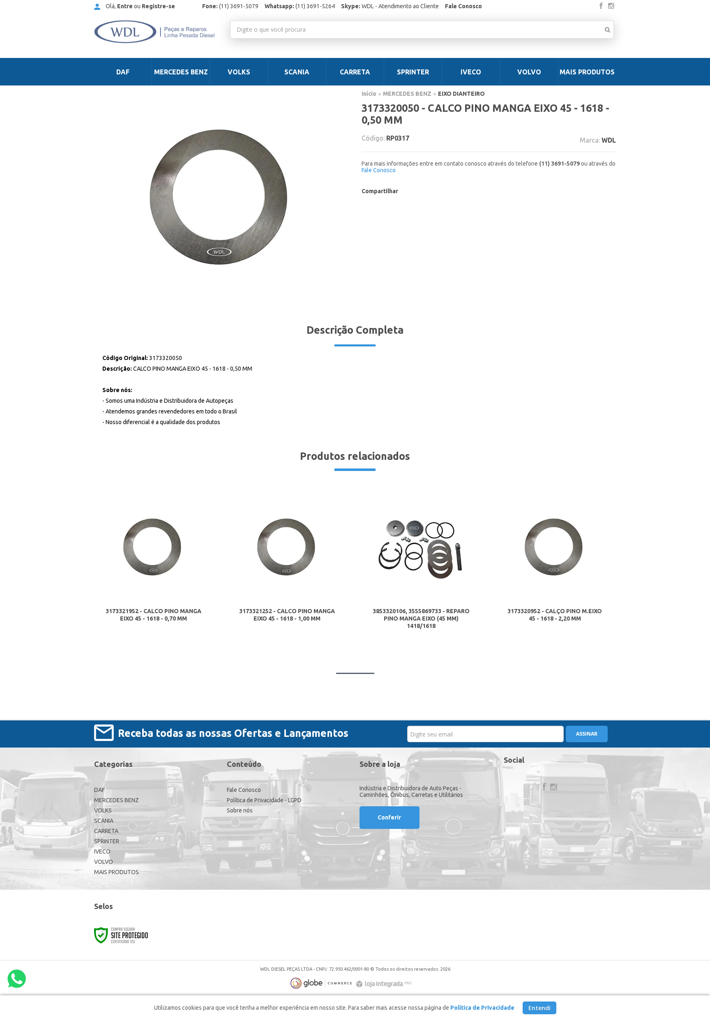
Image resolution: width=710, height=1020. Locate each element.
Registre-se (158, 6)
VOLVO (103, 861)
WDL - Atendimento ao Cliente (390, 6)
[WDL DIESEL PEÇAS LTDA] (154, 32)
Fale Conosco (463, 6)
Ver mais (153, 610)
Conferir (389, 817)
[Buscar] (607, 30)
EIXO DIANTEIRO (461, 93)
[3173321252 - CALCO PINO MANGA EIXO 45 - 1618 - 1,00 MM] (287, 562)
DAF (99, 790)
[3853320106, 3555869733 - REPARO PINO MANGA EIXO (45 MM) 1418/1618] (421, 563)
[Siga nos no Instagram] (611, 6)
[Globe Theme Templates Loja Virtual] (321, 983)
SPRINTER (106, 841)
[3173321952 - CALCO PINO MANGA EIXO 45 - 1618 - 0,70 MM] (153, 562)
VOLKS (103, 810)
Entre (125, 6)
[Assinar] (587, 734)
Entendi (539, 1008)
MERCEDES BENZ (407, 93)
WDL (609, 140)
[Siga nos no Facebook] (601, 6)
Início (369, 93)
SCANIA (103, 820)
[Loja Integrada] (385, 984)
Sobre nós (240, 810)
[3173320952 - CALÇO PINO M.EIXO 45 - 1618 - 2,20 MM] (555, 562)
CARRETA (106, 831)
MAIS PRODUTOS (116, 872)
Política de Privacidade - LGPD (264, 800)
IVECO (102, 851)
